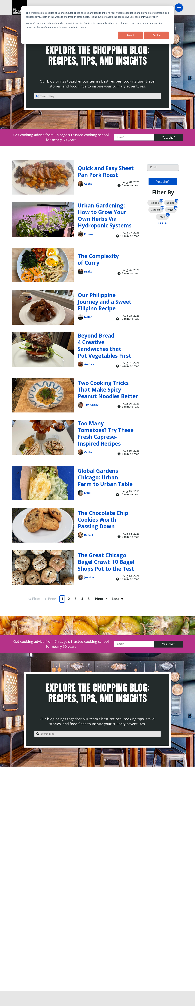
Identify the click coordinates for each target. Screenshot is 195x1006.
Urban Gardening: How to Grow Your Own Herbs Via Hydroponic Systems (105, 215)
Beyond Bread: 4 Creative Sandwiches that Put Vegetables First (104, 345)
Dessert (157, 209)
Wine (172, 209)
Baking (172, 202)
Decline (157, 35)
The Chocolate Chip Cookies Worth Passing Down (103, 519)
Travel (163, 216)
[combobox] (97, 96)
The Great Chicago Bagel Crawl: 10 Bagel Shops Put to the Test (106, 561)
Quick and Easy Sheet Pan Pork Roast (106, 171)
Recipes (156, 202)
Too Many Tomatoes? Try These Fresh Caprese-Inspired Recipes (105, 433)
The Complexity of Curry (98, 259)
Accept (130, 35)
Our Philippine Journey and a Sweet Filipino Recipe (104, 301)
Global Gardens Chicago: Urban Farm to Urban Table (105, 477)
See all (163, 223)
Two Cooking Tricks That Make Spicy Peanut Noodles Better (108, 389)
